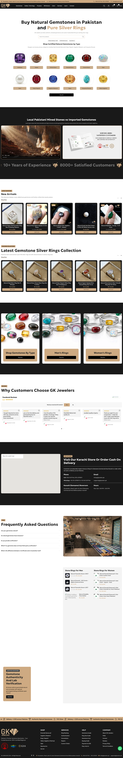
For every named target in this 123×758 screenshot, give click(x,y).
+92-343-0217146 (85, 480)
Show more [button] (47, 420)
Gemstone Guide (86, 733)
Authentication (65, 735)
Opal (41, 743)
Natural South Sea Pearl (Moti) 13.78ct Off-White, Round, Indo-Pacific (86, 227)
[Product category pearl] (20, 81)
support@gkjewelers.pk (100, 480)
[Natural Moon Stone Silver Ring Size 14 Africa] (37, 271)
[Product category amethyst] (20, 60)
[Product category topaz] (70, 81)
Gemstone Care (86, 738)
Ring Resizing (65, 733)
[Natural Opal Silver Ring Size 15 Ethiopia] (12, 271)
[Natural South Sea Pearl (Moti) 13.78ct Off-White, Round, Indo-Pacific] (86, 214)
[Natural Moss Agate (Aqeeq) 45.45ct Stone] (37, 214)
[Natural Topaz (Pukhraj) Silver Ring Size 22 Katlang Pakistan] (12, 214)
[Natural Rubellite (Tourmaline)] (71, 647)
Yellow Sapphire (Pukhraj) (47, 741)
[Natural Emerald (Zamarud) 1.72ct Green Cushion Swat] (96, 575)
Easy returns (85, 746)
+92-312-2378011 (74, 480)
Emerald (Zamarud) (45, 733)
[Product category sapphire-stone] (53, 81)
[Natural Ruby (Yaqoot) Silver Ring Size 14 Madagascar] (61, 271)
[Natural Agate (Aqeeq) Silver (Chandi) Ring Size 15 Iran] (86, 271)
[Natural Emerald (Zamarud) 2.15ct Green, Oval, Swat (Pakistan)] (96, 596)
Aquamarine (43, 746)
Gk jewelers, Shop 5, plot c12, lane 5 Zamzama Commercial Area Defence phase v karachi (24, 1)
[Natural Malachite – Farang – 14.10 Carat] (111, 214)
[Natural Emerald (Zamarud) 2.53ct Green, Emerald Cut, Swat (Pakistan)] (96, 589)
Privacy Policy (106, 743)
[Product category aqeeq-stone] (36, 60)
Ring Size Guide (86, 735)
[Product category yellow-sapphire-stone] (103, 81)
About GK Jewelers (108, 733)
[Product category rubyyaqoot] (36, 81)
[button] (12, 232)
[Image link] (10, 732)
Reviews (105, 741)
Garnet (42, 749)
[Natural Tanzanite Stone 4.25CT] (67, 589)
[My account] (108, 5)
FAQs (104, 735)
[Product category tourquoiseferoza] (86, 81)
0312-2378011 (106, 1)
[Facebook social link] (31, 755)
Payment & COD (86, 743)
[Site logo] (5, 5)
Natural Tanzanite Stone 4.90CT (79, 573)
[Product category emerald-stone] (70, 60)
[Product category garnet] (86, 60)
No (73, 404)
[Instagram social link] (33, 755)
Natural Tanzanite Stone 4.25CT (79, 587)
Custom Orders (65, 743)
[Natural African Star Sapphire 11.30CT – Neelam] (61, 214)
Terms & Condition (108, 746)
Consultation (64, 738)
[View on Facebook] (19, 410)
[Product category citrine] (53, 60)
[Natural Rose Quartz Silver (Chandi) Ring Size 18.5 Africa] (111, 271)
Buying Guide (85, 741)
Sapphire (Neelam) (45, 735)
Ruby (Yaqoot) (44, 738)
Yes (67, 404)
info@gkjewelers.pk (117, 1)
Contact (105, 738)
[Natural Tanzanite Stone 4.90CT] (67, 575)
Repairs (63, 741)
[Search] (104, 5)
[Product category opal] (103, 60)
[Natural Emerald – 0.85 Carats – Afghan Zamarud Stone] (67, 582)
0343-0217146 (98, 1)
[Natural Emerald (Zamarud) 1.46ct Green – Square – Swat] (96, 582)
